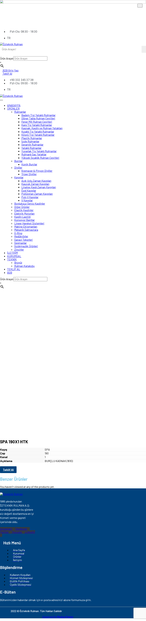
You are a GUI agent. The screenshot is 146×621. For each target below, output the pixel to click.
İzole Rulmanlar (30, 141)
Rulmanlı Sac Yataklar (33, 154)
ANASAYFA (13, 105)
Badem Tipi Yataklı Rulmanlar (38, 115)
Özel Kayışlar (28, 190)
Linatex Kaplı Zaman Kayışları (38, 187)
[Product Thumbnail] (139, 5)
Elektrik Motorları (24, 213)
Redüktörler (21, 236)
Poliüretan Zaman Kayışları (37, 193)
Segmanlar (20, 243)
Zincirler (19, 249)
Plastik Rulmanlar (31, 138)
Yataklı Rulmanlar (31, 148)
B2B (9, 272)
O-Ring (18, 233)
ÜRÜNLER (13, 108)
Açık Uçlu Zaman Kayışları (36, 180)
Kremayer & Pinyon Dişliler (36, 170)
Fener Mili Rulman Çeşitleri (36, 121)
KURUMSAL (14, 256)
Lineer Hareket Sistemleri (29, 223)
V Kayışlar (27, 200)
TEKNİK (12, 259)
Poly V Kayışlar (29, 197)
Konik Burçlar (29, 164)
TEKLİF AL (13, 269)
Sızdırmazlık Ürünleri (26, 246)
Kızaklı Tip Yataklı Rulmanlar (37, 131)
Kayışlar (19, 177)
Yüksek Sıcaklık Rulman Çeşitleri (40, 157)
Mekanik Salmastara (26, 229)
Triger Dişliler (29, 174)
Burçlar (18, 161)
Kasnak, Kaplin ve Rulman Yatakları (41, 128)
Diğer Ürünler (22, 207)
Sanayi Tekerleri (23, 239)
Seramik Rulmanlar (32, 144)
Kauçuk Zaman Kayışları (35, 184)
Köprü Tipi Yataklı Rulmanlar (37, 134)
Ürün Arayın (6, 58)
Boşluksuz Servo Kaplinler (29, 203)
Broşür (18, 262)
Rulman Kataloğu (24, 266)
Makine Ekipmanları (25, 226)
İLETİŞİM (12, 252)
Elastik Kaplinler (23, 210)
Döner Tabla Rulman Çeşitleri (38, 118)
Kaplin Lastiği (22, 216)
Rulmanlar (20, 111)
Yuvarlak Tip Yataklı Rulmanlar (39, 151)
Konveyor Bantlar (24, 220)
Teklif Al (8, 469)
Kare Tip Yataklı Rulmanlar (36, 125)
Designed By (57, 616)
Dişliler (18, 167)
